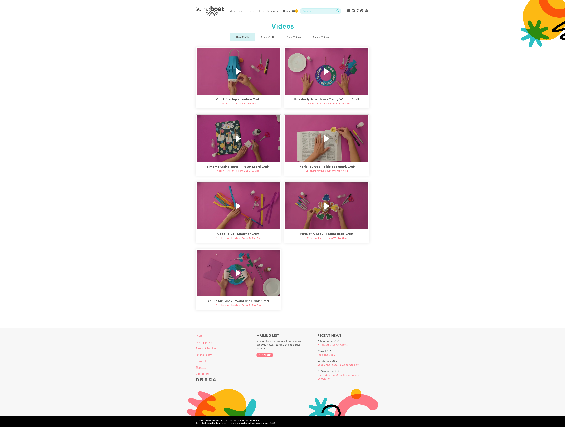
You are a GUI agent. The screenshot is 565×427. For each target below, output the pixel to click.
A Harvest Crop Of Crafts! (332, 344)
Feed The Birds (326, 354)
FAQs (199, 335)
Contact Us (202, 373)
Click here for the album (238, 103)
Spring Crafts (268, 37)
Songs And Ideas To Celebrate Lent (338, 364)
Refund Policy (204, 354)
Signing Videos (321, 37)
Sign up (265, 354)
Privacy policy (204, 342)
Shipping (201, 367)
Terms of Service (206, 348)
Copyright (201, 360)
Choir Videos (294, 37)
